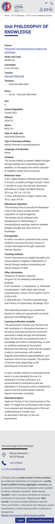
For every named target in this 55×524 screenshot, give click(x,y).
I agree (20, 520)
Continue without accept (40, 520)
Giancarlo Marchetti (14, 76)
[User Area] (41, 9)
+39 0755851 (16, 463)
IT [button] (46, 3)
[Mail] (46, 9)
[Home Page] (12, 6)
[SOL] (50, 9)
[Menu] (52, 3)
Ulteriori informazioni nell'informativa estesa (23, 515)
